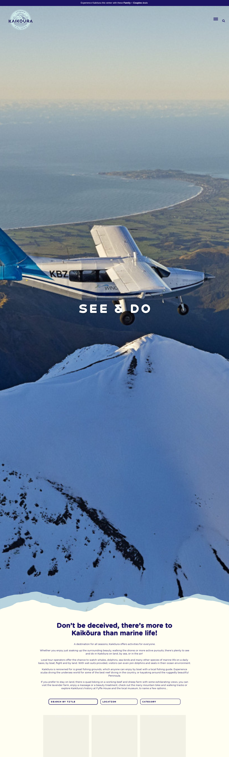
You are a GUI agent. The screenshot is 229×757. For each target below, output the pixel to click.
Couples (137, 3)
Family (127, 3)
